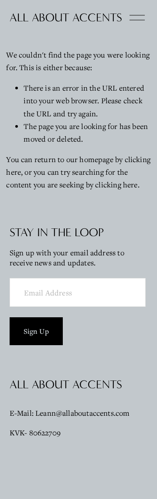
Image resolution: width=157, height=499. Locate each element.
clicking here (116, 185)
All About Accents (66, 17)
